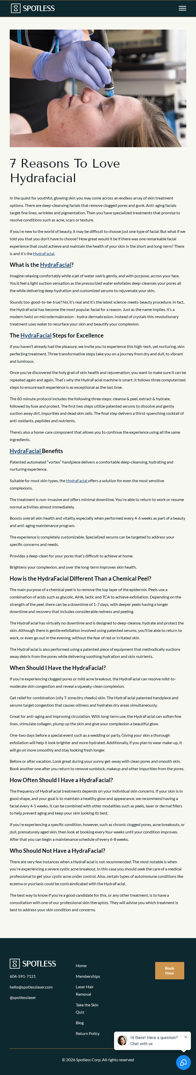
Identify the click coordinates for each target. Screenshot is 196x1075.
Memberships (88, 976)
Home (81, 965)
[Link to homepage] (33, 9)
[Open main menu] (182, 8)
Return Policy (88, 1033)
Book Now (169, 970)
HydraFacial (43, 253)
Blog (80, 1022)
